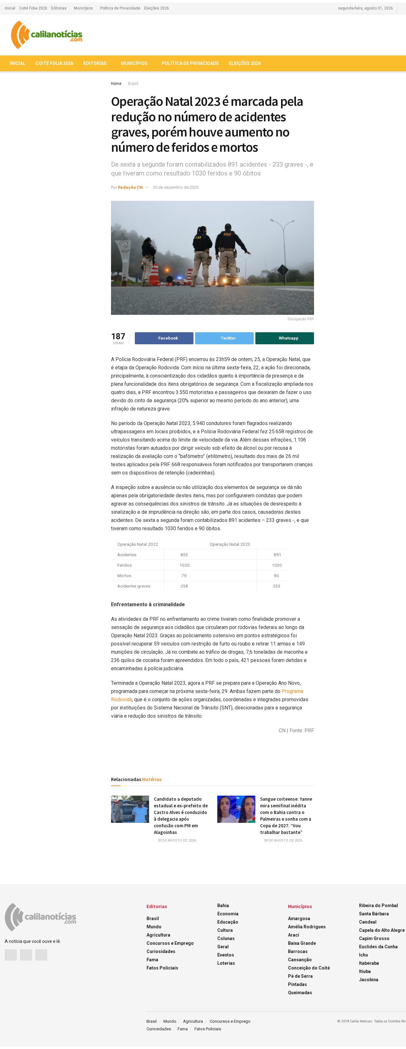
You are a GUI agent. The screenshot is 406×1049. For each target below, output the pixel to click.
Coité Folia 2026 (33, 8)
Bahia (223, 905)
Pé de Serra (300, 976)
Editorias (59, 8)
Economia (228, 913)
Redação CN (130, 187)
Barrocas (298, 951)
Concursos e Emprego (170, 943)
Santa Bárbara (374, 913)
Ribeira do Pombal (378, 905)
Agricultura (158, 935)
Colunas (226, 938)
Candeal (368, 922)
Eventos (225, 954)
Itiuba (365, 971)
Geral (223, 946)
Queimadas (300, 992)
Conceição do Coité (309, 967)
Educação (227, 922)
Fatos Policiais (162, 967)
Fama (152, 959)
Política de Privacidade (120, 8)
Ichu (363, 954)
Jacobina (368, 979)
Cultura (225, 930)
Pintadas (297, 984)
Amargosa (299, 918)
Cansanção (300, 959)
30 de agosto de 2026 (176, 840)
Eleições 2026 (156, 8)
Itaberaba (369, 963)
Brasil (133, 83)
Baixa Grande (302, 943)
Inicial (10, 8)
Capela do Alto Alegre (382, 930)
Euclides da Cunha (378, 946)
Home (116, 83)
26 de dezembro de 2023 (176, 187)
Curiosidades (161, 951)
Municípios (83, 8)
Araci (293, 935)
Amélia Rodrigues (307, 926)
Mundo (154, 926)
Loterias (226, 963)
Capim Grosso (374, 938)
